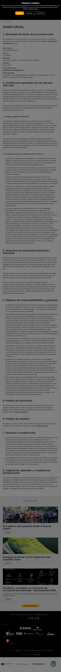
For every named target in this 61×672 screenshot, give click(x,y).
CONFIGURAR (40, 13)
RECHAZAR (29, 13)
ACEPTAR (19, 13)
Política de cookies (33, 9)
